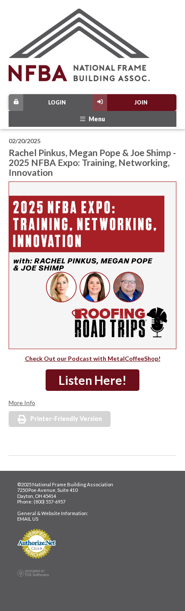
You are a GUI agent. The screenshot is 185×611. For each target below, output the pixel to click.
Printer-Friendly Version (66, 418)
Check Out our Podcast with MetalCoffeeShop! (92, 358)
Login (57, 102)
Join (141, 102)
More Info (22, 402)
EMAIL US (27, 519)
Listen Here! (92, 380)
